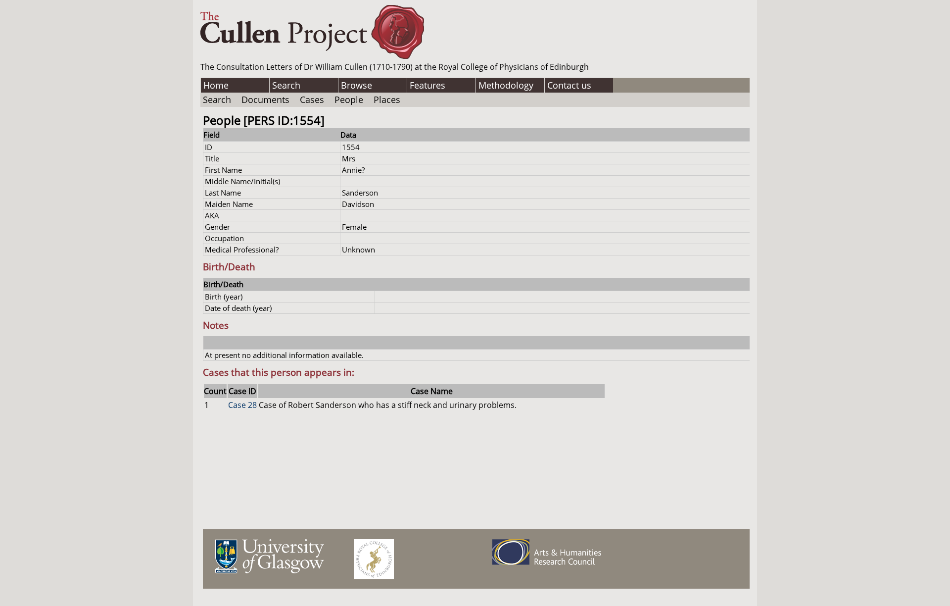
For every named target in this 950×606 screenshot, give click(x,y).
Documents (265, 99)
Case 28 (242, 405)
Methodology (505, 85)
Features (427, 85)
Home (216, 85)
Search (286, 85)
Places (387, 99)
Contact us (569, 85)
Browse (356, 85)
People (348, 99)
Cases (312, 99)
